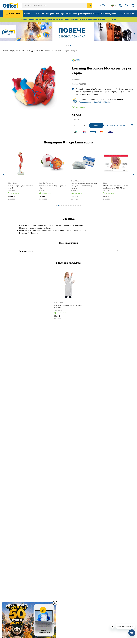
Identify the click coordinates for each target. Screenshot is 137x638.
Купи (96, 125)
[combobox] (102, 5)
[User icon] (120, 5)
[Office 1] (10, 5)
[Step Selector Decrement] (74, 125)
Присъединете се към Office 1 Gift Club (95, 102)
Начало (5, 51)
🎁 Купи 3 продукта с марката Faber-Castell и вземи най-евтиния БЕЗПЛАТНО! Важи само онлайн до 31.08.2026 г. (69, 19)
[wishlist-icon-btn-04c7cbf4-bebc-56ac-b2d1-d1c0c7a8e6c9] (132, 125)
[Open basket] (132, 5)
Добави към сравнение (118, 125)
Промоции (28, 14)
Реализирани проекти (82, 14)
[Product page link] (21, 163)
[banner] (68, 31)
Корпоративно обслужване (104, 14)
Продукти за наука (36, 51)
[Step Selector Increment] (84, 125)
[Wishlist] (126, 5)
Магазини (50, 14)
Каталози (60, 14)
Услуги (68, 14)
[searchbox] (57, 5)
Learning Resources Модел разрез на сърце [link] (61, 51)
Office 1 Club (39, 14)
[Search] (89, 5)
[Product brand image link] (77, 60)
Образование (15, 51)
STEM (24, 51)
